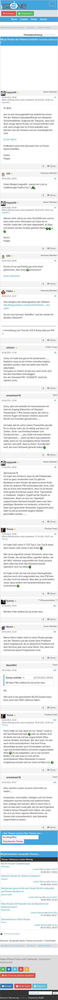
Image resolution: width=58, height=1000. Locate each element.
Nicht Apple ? (31, 27)
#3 (55, 208)
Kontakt (7, 986)
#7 (55, 401)
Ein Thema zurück (13, 833)
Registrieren (26, 13)
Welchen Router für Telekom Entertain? (20, 876)
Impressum (44, 959)
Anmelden (9, 13)
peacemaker (6, 894)
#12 (54, 670)
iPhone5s (5, 867)
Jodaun (4, 879)
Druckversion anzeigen (12, 934)
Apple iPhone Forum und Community (12, 27)
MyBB (41, 998)
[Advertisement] (29, 69)
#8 (55, 467)
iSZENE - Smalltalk (44, 27)
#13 (54, 720)
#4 (55, 261)
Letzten (24, 19)
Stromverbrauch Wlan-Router (15, 919)
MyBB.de (23, 998)
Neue (14, 19)
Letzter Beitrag (39, 869)
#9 (55, 534)
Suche (43, 19)
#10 (54, 606)
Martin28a (5, 910)
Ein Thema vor (32, 833)
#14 (54, 782)
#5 (55, 296)
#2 (55, 179)
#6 (55, 353)
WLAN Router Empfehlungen (15, 863)
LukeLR (53, 869)
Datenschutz (6, 962)
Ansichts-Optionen (48, 40)
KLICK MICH (10, 139)
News (34, 19)
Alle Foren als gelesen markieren (19, 975)
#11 (54, 632)
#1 (55, 97)
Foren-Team (24, 986)
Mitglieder (40, 986)
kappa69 (5, 102)
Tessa (4, 539)
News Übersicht (11, 276)
